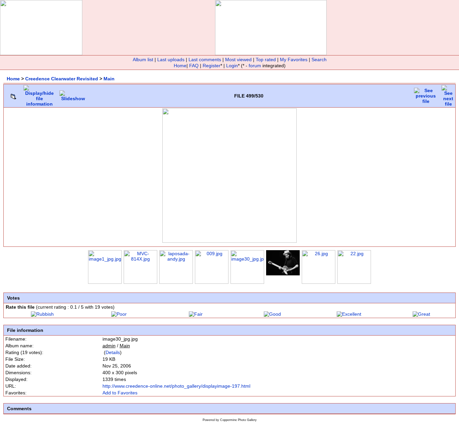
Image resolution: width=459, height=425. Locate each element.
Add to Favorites (119, 392)
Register (211, 65)
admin (109, 345)
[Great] (421, 314)
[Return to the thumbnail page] (13, 94)
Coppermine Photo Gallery (238, 420)
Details (113, 352)
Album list (143, 59)
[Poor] (119, 314)
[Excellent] (349, 314)
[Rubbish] (42, 314)
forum (255, 65)
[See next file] (448, 94)
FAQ (194, 65)
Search (319, 59)
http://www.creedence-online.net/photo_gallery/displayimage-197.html (176, 386)
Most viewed (238, 59)
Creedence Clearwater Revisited (61, 78)
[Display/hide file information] (39, 94)
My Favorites (293, 59)
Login (232, 65)
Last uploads (170, 59)
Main (109, 78)
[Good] (272, 314)
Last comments (205, 59)
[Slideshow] (73, 94)
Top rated (266, 59)
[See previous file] (426, 94)
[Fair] (196, 314)
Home (180, 65)
